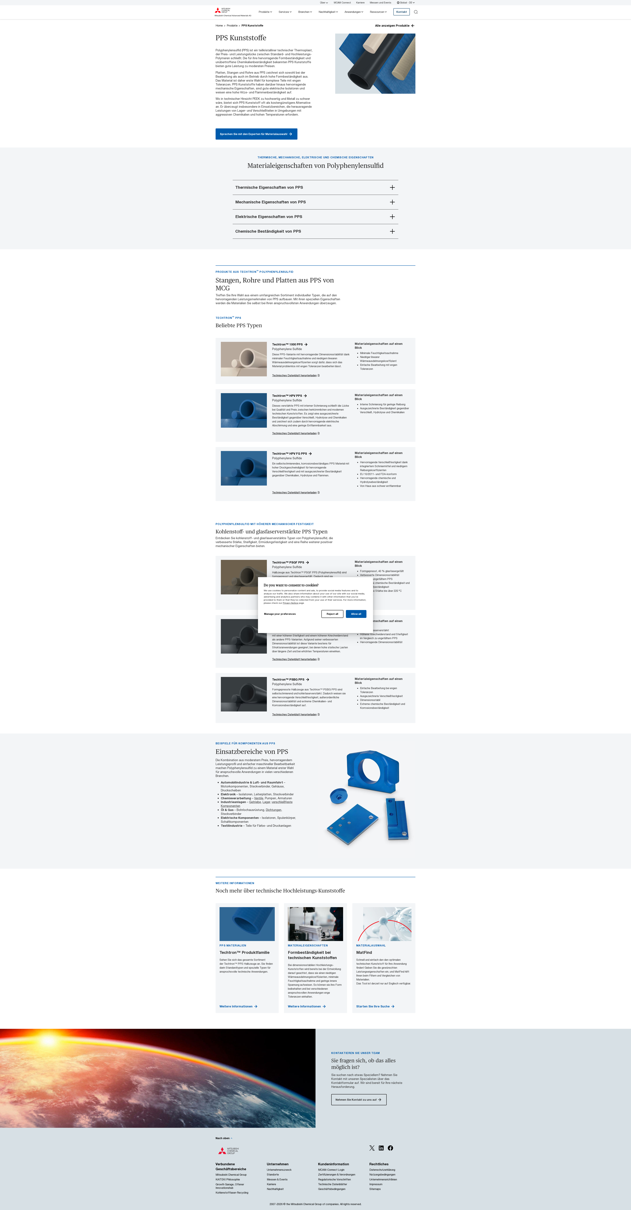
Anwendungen (353, 11)
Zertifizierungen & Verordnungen (336, 1174)
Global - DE (406, 2)
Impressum (375, 1184)
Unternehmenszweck (279, 1169)
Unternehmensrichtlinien (383, 1179)
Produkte (264, 11)
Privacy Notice (290, 603)
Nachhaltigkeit (327, 11)
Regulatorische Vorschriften (334, 1179)
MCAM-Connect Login (331, 1169)
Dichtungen (273, 810)
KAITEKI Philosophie (228, 1179)
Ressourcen (377, 11)
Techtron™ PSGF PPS (288, 562)
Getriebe (255, 802)
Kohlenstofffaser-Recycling (232, 1192)
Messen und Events (380, 2)
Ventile (258, 798)
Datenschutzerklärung (382, 1169)
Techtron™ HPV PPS (287, 395)
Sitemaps (375, 1188)
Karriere (360, 2)
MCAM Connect (342, 2)
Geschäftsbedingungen (331, 1188)
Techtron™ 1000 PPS (287, 344)
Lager (266, 802)
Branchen (303, 11)
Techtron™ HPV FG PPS (289, 453)
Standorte (273, 1174)
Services (284, 11)
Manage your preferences (280, 613)
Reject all (332, 613)
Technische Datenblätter (332, 1184)
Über (322, 2)
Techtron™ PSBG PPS (288, 679)
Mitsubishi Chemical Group (231, 1174)
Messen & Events (277, 1179)
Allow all (356, 613)
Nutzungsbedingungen (382, 1174)
